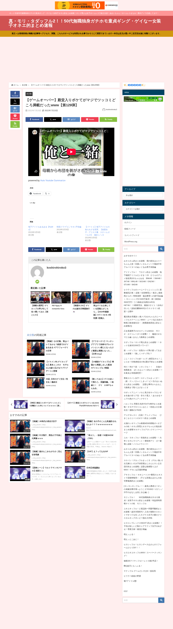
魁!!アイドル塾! (130, 581)
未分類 (29, 94)
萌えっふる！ (129, 534)
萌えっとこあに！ (131, 539)
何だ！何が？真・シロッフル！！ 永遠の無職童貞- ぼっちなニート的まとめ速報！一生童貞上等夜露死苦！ (143, 370)
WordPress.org (130, 241)
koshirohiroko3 (111, 109)
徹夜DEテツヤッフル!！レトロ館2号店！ (141, 561)
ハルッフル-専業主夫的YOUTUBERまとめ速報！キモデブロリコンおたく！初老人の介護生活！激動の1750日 (143, 407)
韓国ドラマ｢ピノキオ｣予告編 (69, 227)
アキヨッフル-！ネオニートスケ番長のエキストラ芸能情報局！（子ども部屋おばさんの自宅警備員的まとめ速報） (143, 478)
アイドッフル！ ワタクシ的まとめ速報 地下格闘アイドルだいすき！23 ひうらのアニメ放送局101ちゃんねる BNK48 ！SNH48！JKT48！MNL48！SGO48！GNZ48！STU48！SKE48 (143, 278)
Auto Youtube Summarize (52, 180)
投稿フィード (130, 229)
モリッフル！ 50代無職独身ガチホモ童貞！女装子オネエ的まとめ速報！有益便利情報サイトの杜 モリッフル (143, 500)
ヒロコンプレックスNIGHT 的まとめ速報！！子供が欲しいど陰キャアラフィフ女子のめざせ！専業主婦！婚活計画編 (143, 526)
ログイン (128, 222)
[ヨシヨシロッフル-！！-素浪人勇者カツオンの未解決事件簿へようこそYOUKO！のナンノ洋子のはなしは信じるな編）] (143, 489)
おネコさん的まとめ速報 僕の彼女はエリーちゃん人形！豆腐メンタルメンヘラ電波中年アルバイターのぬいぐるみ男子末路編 (143, 264)
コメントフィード (131, 235)
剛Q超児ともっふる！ (133, 566)
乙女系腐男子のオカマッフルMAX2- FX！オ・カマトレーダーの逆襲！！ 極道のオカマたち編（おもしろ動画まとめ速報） (143, 334)
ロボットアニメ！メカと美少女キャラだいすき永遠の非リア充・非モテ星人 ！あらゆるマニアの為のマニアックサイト (143, 396)
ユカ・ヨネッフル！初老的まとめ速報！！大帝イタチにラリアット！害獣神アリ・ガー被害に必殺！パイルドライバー (143, 441)
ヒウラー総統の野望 (132, 576)
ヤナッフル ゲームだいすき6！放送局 (140, 571)
